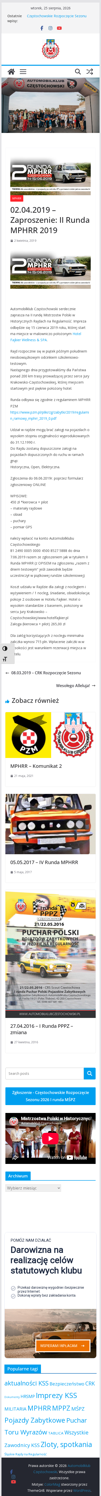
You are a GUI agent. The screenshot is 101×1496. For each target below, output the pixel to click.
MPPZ (61, 1408)
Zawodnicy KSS (22, 1445)
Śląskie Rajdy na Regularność (25, 1454)
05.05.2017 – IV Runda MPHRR (44, 862)
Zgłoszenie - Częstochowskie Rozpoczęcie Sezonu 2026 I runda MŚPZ (50, 1096)
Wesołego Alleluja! (73, 685)
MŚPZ (78, 1408)
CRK (90, 1383)
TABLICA (55, 1433)
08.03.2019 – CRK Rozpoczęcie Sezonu (46, 673)
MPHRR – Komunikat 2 (36, 766)
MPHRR (16, 198)
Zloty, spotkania (66, 1444)
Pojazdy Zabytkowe (34, 1420)
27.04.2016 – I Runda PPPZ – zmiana (41, 1029)
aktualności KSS (26, 1383)
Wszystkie (76, 1432)
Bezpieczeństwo (67, 1384)
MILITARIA (15, 1409)
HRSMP (28, 1396)
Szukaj (90, 1073)
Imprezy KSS (56, 1395)
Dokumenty (12, 1397)
